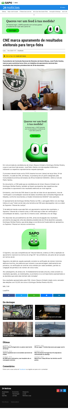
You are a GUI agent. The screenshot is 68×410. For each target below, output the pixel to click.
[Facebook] (61, 390)
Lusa (4, 50)
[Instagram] (58, 390)
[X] (64, 390)
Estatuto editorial (15, 402)
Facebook (22, 369)
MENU (16, 2)
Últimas (6, 342)
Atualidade (20, 50)
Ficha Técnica (5, 402)
